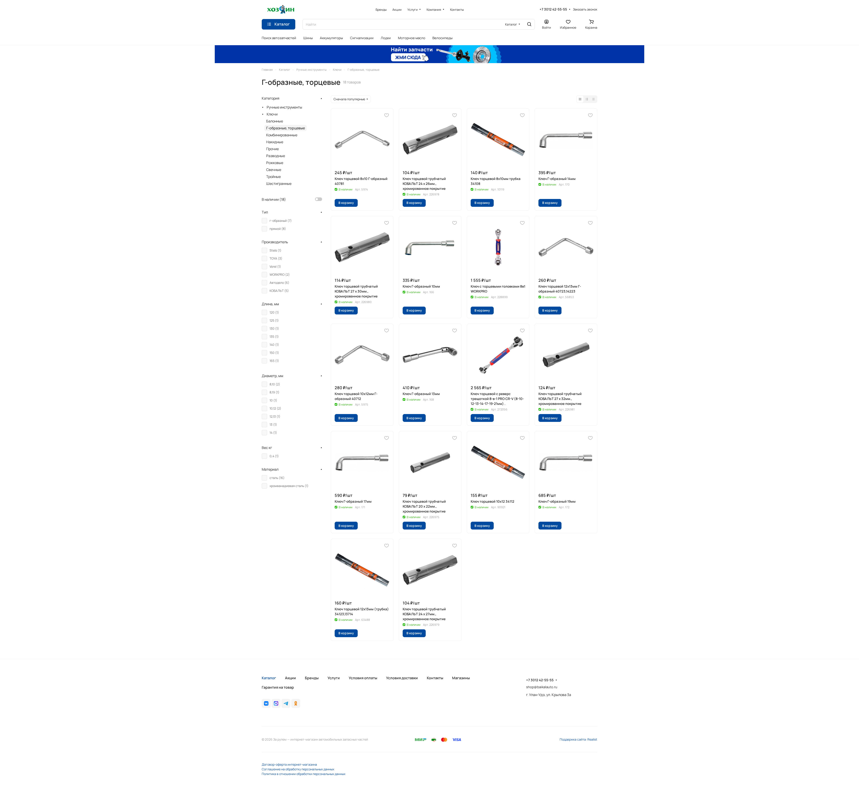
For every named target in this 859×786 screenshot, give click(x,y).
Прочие (272, 148)
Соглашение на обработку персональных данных (298, 769)
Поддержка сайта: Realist (578, 739)
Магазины (461, 677)
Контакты (435, 677)
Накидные (274, 141)
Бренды (312, 677)
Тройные (273, 176)
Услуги (333, 677)
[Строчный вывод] (586, 99)
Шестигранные (278, 183)
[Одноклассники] (295, 703)
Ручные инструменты (284, 107)
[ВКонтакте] (266, 703)
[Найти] (529, 24)
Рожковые (274, 162)
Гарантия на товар (278, 687)
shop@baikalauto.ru (541, 687)
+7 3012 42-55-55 (553, 9)
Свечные (273, 169)
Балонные (274, 121)
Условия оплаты (363, 677)
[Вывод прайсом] (593, 99)
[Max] (276, 703)
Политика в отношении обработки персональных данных (303, 774)
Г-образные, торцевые (285, 128)
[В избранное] (386, 115)
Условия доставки (402, 677)
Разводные (275, 155)
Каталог (269, 677)
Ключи (272, 114)
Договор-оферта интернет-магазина (289, 764)
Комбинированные (281, 134)
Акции (290, 677)
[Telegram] (285, 703)
